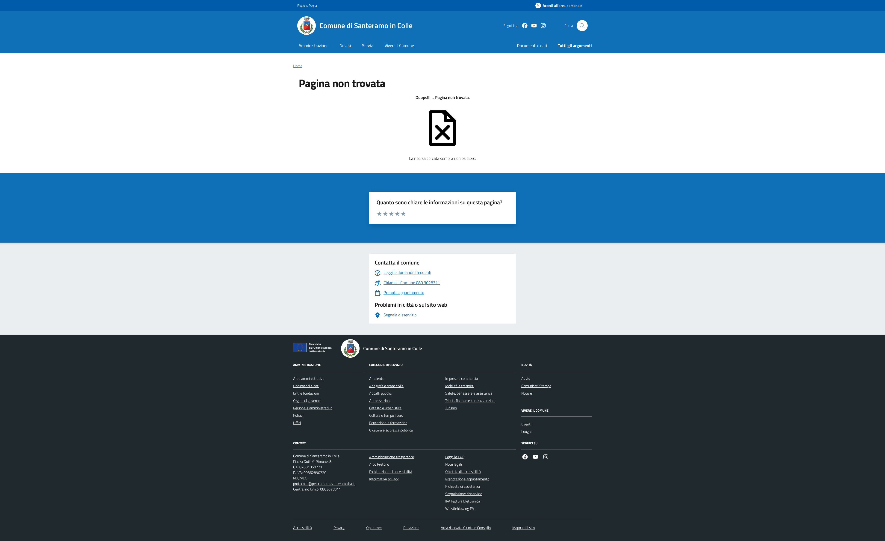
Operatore (374, 527)
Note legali (453, 464)
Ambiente (376, 378)
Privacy (339, 527)
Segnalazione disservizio (463, 493)
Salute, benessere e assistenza (468, 393)
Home (297, 65)
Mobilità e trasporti (459, 386)
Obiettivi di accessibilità (463, 471)
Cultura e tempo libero (386, 415)
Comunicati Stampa (536, 386)
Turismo (451, 408)
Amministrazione (313, 45)
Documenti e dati (306, 386)
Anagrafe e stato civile (386, 386)
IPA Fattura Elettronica (462, 501)
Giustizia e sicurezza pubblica (391, 430)
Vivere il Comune (399, 45)
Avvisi (525, 378)
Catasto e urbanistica (385, 408)
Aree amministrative (308, 378)
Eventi (526, 424)
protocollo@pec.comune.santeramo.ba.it (324, 483)
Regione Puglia (307, 5)
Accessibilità (302, 527)
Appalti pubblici (380, 393)
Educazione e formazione (388, 422)
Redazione (411, 527)
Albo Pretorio (379, 464)
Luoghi (526, 431)
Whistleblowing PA (459, 508)
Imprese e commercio (461, 378)
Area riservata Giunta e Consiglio (466, 527)
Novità (345, 45)
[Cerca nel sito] (582, 25)
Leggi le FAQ (454, 457)
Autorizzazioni (379, 400)
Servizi (368, 45)
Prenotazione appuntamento (467, 479)
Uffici (297, 422)
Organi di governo (306, 400)
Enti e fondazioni (306, 393)
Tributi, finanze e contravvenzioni (470, 400)
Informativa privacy (384, 479)
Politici (298, 415)
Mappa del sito (523, 527)
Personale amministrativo (312, 408)
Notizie (526, 393)
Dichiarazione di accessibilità (390, 471)
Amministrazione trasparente (391, 457)
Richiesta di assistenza (462, 486)
